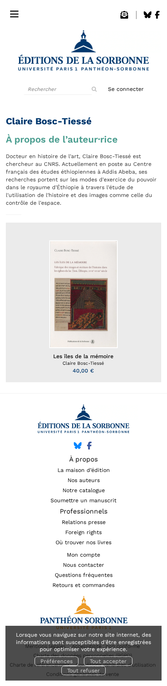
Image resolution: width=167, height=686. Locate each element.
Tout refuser (83, 670)
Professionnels (84, 511)
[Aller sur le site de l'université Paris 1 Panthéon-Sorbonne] (83, 614)
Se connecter (126, 89)
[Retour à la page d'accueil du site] (83, 53)
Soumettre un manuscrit (83, 500)
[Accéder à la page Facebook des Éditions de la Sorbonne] (157, 17)
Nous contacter (83, 565)
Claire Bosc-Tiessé (83, 363)
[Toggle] (12, 12)
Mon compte (83, 555)
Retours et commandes (83, 585)
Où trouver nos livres (83, 542)
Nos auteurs (84, 480)
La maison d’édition (83, 470)
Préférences (56, 661)
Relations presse (84, 522)
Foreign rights (83, 532)
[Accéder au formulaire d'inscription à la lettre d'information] (124, 17)
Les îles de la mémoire (83, 356)
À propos (83, 459)
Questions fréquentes (84, 575)
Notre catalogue (84, 490)
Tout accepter (108, 661)
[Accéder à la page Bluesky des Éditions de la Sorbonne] (147, 17)
